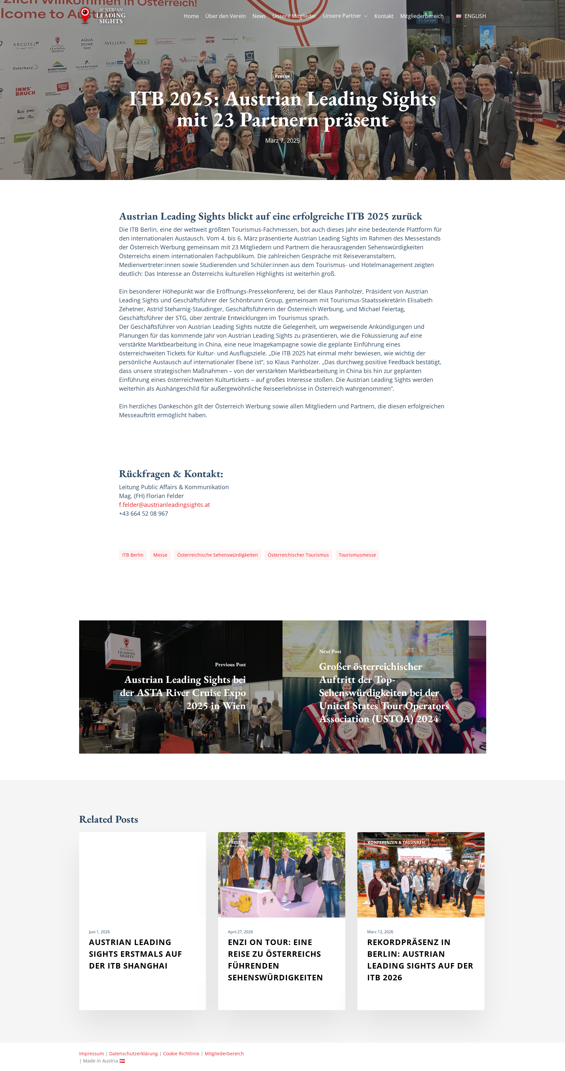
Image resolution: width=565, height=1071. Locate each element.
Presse (282, 76)
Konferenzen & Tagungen (396, 842)
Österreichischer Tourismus (298, 555)
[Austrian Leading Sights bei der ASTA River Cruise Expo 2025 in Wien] (181, 687)
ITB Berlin (133, 555)
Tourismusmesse (357, 555)
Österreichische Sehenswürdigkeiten (217, 555)
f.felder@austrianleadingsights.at (164, 505)
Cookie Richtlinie (181, 1053)
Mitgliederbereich (224, 1053)
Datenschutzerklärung (133, 1053)
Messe (160, 555)
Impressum (91, 1053)
